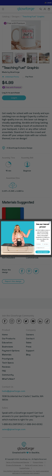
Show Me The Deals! (42, 252)
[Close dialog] (50, 223)
